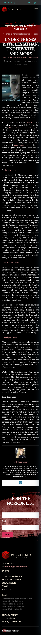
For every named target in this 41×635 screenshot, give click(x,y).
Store (5, 586)
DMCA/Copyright (11, 621)
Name (4, 509)
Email (4, 521)
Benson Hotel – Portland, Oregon (12, 601)
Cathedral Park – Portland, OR (12, 609)
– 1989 (10, 170)
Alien (16, 145)
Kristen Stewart (15, 127)
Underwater (30, 122)
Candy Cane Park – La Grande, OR (13, 606)
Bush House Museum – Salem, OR (12, 604)
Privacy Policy (10, 615)
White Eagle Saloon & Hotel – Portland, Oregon (17, 598)
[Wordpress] (20, 482)
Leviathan (28, 217)
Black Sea (25, 145)
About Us (6, 589)
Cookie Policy (9, 618)
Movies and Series (11, 579)
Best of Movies (9, 57)
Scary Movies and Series (27, 57)
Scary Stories (9, 583)
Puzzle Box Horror (13, 631)
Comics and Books (12, 576)
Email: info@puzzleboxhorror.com (16, 566)
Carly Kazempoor (14, 61)
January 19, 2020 (31, 61)
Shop (31, 2)
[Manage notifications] (4, 630)
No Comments (22, 64)
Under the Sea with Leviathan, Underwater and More (20, 47)
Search (8, 2)
